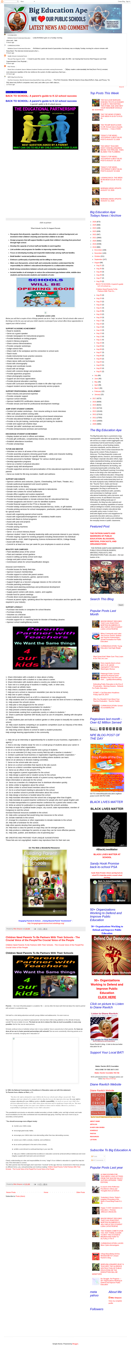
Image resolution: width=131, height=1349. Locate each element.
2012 (95, 414)
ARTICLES (93, 1124)
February (97, 391)
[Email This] (39, 929)
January (97, 394)
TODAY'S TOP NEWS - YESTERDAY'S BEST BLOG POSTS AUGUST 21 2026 (111, 137)
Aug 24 (99, 298)
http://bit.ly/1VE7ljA (109, 1079)
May (96, 382)
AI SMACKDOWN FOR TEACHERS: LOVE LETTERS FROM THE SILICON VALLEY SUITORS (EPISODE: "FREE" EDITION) (112, 1178)
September (98, 259)
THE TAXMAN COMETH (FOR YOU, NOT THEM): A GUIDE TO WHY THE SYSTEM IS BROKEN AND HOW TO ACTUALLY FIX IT (112, 1235)
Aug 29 (99, 272)
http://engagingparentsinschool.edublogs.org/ (45, 923)
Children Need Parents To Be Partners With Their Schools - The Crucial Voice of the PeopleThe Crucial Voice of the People (43, 938)
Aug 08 (99, 349)
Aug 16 (99, 324)
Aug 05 (99, 359)
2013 (95, 411)
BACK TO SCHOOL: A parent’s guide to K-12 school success (41, 95)
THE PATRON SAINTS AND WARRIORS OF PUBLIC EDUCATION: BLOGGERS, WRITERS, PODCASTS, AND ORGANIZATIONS (103, 538)
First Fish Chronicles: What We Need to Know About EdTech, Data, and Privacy (29, 80)
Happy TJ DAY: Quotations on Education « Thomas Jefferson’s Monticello (111, 1210)
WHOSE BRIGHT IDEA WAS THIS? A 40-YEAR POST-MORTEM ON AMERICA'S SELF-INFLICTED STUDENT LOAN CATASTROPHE (111, 625)
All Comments (98, 1160)
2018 (95, 247)
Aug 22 (99, 305)
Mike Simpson (116, 1298)
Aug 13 (99, 333)
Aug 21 (99, 308)
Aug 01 (99, 371)
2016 (95, 402)
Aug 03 (99, 365)
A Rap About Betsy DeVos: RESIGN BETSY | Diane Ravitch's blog (110, 1256)
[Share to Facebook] (44, 929)
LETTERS (93, 1140)
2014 (95, 408)
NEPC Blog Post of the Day (15, 77)
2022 (95, 234)
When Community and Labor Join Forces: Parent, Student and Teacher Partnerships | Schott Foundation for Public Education (111, 637)
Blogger (75, 1344)
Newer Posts (11, 1192)
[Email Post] (34, 929)
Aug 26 (99, 281)
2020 (95, 241)
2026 (95, 222)
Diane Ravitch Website (102, 1090)
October (97, 256)
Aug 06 (99, 355)
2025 (95, 225)
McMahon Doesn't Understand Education (19, 38)
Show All (121, 87)
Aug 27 (99, 278)
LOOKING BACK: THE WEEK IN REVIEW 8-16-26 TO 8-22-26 (112, 179)
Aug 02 (99, 368)
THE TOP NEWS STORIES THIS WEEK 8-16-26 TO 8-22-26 (112, 116)
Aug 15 (99, 327)
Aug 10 (99, 343)
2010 (95, 421)
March (96, 388)
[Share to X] (42, 929)
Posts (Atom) (20, 1196)
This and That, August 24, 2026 (16, 59)
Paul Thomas (11, 66)
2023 (95, 231)
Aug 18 (99, 317)
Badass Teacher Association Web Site (107, 1073)
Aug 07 (99, 352)
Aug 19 (99, 314)
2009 (95, 424)
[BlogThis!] (41, 929)
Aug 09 (99, 346)
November (98, 253)
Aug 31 (99, 265)
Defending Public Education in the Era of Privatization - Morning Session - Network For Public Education (107, 686)
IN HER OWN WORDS (97, 1127)
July (96, 375)
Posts (95, 1156)
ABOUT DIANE (95, 1121)
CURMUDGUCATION (14, 45)
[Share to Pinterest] (46, 929)
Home (46, 1192)
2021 (95, 238)
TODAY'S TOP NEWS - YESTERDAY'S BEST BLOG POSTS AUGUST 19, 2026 (111, 158)
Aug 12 (99, 336)
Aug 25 (99, 295)
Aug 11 (99, 340)
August (97, 262)
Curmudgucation (12, 35)
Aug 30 (99, 268)
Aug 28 (99, 275)
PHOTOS (93, 1133)
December (98, 250)
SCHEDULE (94, 1130)
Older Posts (80, 1192)
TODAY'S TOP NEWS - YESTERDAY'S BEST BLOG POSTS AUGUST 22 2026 (111, 169)
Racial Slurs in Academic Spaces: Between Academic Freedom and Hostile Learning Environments (35, 69)
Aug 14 (99, 330)
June (96, 378)
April (96, 385)
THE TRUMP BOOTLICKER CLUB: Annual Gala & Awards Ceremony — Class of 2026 (111, 127)
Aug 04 (99, 362)
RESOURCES (94, 1137)
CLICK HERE (107, 997)
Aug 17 (99, 320)
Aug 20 (99, 311)
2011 (94, 418)
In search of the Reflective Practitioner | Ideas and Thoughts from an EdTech (110, 1189)
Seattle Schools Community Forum (17, 56)
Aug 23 (99, 301)
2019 (95, 244)
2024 (95, 228)
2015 (95, 405)
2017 (95, 398)
